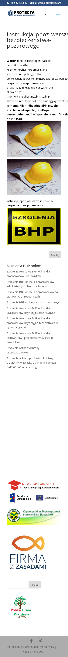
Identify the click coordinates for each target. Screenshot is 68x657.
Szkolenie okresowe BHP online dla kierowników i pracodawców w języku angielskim (30, 337)
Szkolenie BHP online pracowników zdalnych (34, 302)
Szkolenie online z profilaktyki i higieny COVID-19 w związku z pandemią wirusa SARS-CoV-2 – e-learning (31, 362)
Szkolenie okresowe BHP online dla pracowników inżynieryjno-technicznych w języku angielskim (32, 323)
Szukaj (35, 585)
